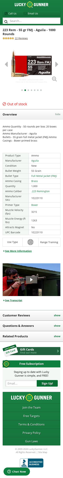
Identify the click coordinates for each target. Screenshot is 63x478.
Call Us (12, 13)
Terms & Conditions (31, 424)
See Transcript (13, 300)
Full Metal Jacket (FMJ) (44, 176)
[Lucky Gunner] (31, 462)
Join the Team (32, 407)
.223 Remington (40, 191)
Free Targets (31, 416)
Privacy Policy (31, 433)
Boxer (34, 205)
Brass (34, 181)
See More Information (18, 251)
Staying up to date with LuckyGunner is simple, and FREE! (31, 373)
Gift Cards (28, 351)
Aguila (35, 160)
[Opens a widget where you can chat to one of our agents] (17, 471)
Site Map (42, 452)
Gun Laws (31, 441)
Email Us (33, 13)
